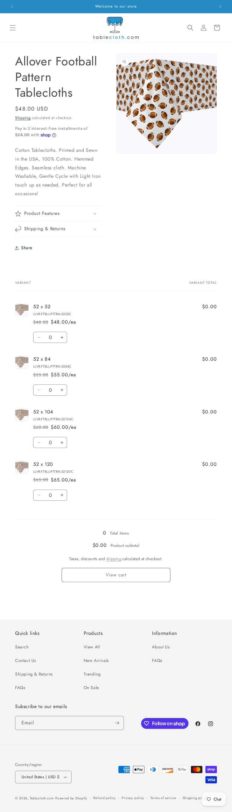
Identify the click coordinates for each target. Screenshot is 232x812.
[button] (12, 27)
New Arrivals (96, 660)
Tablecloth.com (42, 798)
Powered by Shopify (71, 798)
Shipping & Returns (34, 674)
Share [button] (26, 248)
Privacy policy (133, 797)
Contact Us (25, 660)
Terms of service (163, 797)
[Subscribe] (117, 723)
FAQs (20, 688)
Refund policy (104, 797)
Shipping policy (195, 797)
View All (92, 647)
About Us (161, 647)
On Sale (91, 688)
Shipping (23, 118)
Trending (92, 674)
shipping (113, 559)
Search (22, 647)
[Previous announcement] (11, 6)
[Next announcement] (220, 6)
